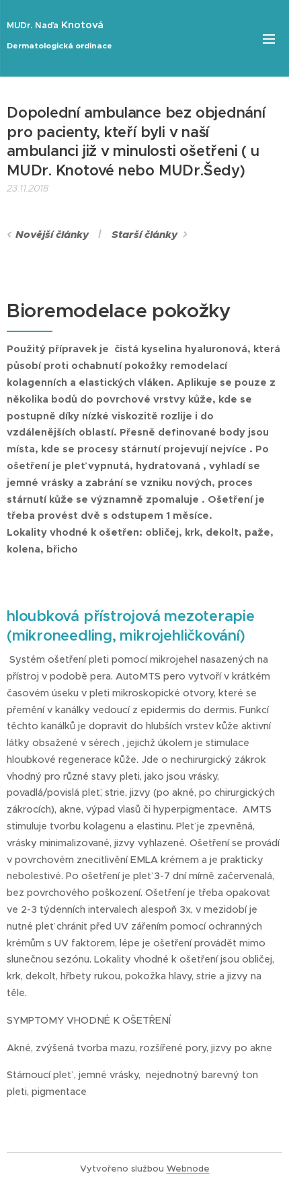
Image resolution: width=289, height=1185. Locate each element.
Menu (268, 38)
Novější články (52, 234)
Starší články (144, 234)
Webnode (188, 1168)
